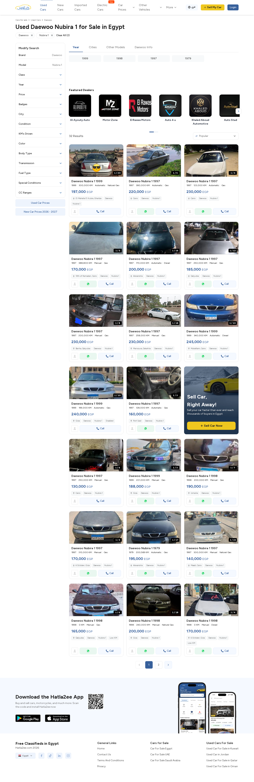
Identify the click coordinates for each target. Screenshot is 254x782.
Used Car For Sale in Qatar (221, 760)
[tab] (76, 47)
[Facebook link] (41, 756)
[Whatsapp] (145, 211)
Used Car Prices (40, 202)
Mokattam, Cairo (198, 348)
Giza (78, 421)
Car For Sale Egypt (161, 748)
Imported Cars (80, 7)
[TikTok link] (50, 756)
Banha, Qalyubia (83, 348)
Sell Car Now (213, 425)
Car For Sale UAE (160, 754)
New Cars (60, 7)
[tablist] (154, 47)
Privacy (101, 766)
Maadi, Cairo (196, 565)
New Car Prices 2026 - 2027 (40, 211)
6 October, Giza (83, 565)
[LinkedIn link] (59, 756)
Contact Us (104, 754)
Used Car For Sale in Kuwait (222, 748)
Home (101, 748)
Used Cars (43, 7)
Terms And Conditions (110, 760)
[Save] (119, 149)
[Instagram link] (68, 756)
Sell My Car (214, 7)
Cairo (135, 198)
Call (102, 211)
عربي (193, 7)
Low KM (113, 638)
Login (233, 7)
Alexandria (138, 276)
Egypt (25, 755)
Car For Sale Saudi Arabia (165, 760)
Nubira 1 (76, 204)
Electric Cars (105, 7)
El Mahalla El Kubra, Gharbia (88, 198)
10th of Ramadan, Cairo (86, 276)
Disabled (109, 421)
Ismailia (194, 493)
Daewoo (108, 198)
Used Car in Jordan (217, 754)
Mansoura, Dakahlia (142, 348)
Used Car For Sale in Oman (222, 766)
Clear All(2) (63, 35)
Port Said (137, 421)
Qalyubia (195, 276)
